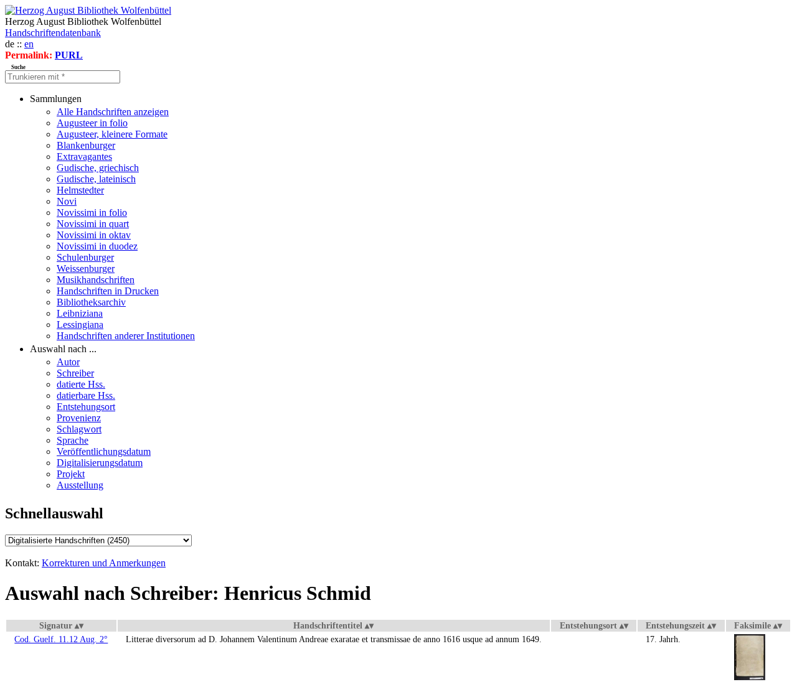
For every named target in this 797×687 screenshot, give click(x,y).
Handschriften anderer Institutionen (126, 335)
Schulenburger (85, 257)
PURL (69, 55)
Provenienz (79, 418)
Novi (67, 201)
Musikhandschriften (95, 279)
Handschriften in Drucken (108, 291)
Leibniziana (80, 313)
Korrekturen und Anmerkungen (104, 563)
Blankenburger (86, 145)
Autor (68, 362)
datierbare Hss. (86, 395)
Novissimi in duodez (97, 246)
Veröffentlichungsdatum (104, 451)
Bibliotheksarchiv (91, 302)
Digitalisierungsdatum (100, 462)
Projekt (71, 474)
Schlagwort (79, 429)
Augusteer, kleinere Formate (112, 134)
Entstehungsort (86, 406)
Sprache (72, 440)
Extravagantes (84, 156)
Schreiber (75, 373)
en (29, 44)
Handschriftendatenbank (53, 32)
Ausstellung (80, 485)
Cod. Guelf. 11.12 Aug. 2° (61, 639)
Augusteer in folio (92, 123)
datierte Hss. (81, 384)
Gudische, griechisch (98, 167)
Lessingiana (80, 324)
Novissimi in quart (93, 223)
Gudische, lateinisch (96, 179)
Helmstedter (80, 190)
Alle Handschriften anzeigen (113, 111)
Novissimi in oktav (94, 235)
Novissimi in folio (92, 212)
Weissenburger (86, 268)
